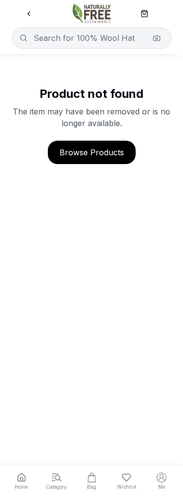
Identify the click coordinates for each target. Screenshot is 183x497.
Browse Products (92, 152)
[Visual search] (156, 38)
